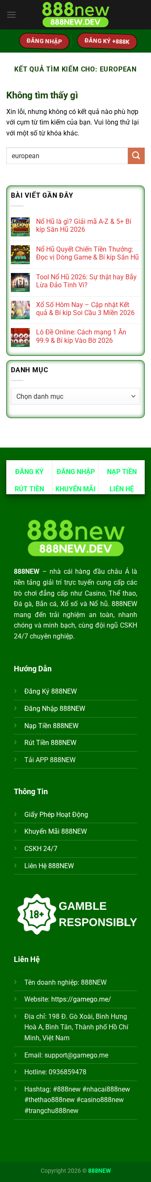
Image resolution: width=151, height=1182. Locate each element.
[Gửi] (136, 156)
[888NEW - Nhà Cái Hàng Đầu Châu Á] (75, 14)
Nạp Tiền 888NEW (51, 726)
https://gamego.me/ (81, 999)
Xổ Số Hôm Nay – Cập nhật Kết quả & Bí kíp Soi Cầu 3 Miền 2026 (85, 309)
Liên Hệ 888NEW (49, 866)
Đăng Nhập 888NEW (54, 709)
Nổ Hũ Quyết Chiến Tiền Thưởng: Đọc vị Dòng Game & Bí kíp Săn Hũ (87, 253)
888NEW (99, 1170)
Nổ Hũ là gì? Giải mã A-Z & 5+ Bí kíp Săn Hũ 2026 (83, 225)
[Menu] (11, 14)
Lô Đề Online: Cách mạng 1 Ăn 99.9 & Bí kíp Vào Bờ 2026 (81, 336)
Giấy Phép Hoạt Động (56, 815)
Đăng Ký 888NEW (50, 691)
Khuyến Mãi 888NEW (55, 831)
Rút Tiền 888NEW (50, 743)
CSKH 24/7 (40, 849)
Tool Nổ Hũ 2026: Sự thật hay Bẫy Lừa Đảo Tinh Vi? (86, 281)
